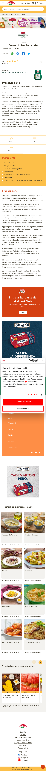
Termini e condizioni (23, 737)
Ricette (8, 14)
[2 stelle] (10, 61)
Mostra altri (36, 452)
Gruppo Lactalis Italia (23, 743)
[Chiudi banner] (43, 360)
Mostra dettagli (33, 395)
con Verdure (12, 447)
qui (26, 381)
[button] (40, 662)
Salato (10, 435)
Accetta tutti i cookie (23, 402)
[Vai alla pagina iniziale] (23, 726)
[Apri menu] (3, 3)
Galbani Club (25, 3)
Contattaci (23, 745)
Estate (10, 429)
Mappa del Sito (23, 740)
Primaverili (12, 423)
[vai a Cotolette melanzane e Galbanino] (11, 682)
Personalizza (22, 408)
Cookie (23, 732)
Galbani (4, 14)
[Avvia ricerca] (39, 9)
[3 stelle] (12, 61)
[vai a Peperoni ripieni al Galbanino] (30, 682)
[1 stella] (7, 61)
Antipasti (11, 441)
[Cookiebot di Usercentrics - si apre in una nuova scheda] (29, 360)
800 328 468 (30, 770)
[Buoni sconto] (34, 3)
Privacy (23, 735)
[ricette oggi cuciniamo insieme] (23, 23)
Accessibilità (23, 748)
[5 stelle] (17, 61)
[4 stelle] (15, 61)
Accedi (23, 312)
